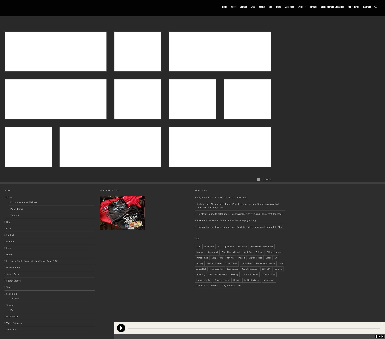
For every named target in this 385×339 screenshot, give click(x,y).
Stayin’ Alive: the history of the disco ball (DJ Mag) (222, 197)
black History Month (52, 34)
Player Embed (13, 267)
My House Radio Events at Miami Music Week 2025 (32, 261)
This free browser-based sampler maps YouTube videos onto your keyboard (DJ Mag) (240, 226)
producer (231, 136)
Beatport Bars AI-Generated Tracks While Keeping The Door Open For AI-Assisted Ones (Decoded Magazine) (238, 205)
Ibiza (281, 263)
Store (9, 287)
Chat (8, 228)
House (77, 34)
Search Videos (13, 280)
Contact (10, 234)
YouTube (14, 298)
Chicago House (274, 252)
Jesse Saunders (216, 268)
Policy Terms (16, 208)
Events (9, 247)
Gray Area (213, 136)
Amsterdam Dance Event (262, 246)
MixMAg (234, 274)
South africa (201, 285)
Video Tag (11, 329)
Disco (258, 34)
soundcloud (268, 280)
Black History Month (231, 252)
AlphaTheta (228, 246)
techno (214, 285)
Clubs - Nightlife (249, 34)
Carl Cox (248, 252)
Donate (10, 241)
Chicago (64, 34)
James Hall (201, 268)
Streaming (11, 293)
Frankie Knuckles (92, 82)
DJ (261, 34)
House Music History (234, 37)
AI (219, 246)
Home (9, 254)
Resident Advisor (251, 280)
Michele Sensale (20, 34)
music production (250, 274)
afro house (209, 246)
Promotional (239, 136)
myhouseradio (268, 274)
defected (230, 257)
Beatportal (213, 252)
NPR (68, 85)
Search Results (13, 274)
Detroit (82, 82)
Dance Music (74, 82)
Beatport (200, 252)
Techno (73, 85)
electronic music (204, 37)
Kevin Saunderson (250, 268)
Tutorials (14, 215)
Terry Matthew (228, 285)
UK (239, 285)
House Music (84, 34)
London (278, 268)
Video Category (14, 323)
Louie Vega (201, 274)
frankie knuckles (214, 263)
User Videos (12, 316)
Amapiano (242, 246)
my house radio (203, 280)
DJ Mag (199, 263)
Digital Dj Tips (255, 257)
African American (219, 34)
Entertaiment (86, 133)
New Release (128, 133)
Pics (12, 309)
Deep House (217, 257)
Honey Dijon (231, 263)
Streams (10, 305)
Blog (8, 221)
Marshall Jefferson (218, 274)
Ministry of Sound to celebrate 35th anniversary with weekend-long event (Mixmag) (239, 213)
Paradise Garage (221, 280)
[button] (375, 6)
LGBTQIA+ (266, 268)
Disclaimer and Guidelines (23, 202)
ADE (198, 246)
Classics (71, 34)
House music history (265, 263)
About (9, 197)
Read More (14, 63)
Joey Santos (232, 268)
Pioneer (236, 280)
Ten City (137, 133)
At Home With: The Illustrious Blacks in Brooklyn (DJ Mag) (226, 220)
